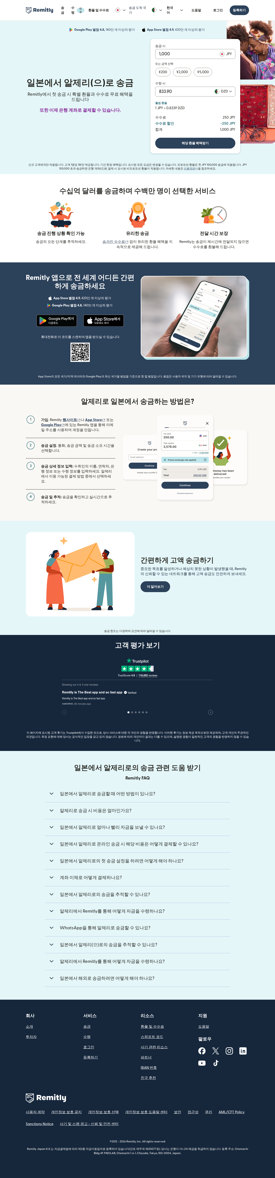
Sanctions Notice (39, 1124)
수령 (76, 10)
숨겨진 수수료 (115, 241)
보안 (177, 1112)
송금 (62, 10)
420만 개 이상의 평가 (176, 30)
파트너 (146, 1057)
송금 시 (160, 46)
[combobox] (226, 91)
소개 (29, 1026)
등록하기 (239, 10)
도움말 (196, 10)
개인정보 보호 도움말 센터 (146, 1112)
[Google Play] (56, 321)
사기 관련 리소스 (154, 1047)
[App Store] (103, 321)
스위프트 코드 (152, 1037)
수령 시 (160, 83)
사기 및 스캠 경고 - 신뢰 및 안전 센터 (89, 1124)
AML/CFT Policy (232, 1112)
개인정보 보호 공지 (66, 1112)
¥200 (163, 72)
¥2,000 (182, 72)
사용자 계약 (35, 1112)
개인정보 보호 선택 (103, 1112)
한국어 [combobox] (170, 10)
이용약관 (191, 168)
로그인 (218, 10)
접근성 (193, 1112)
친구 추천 (148, 1078)
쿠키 (208, 1112)
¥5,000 (203, 72)
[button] (120, 10)
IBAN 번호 (149, 1067)
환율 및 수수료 (98, 10)
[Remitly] (39, 10)
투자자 (31, 1037)
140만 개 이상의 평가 (105, 30)
